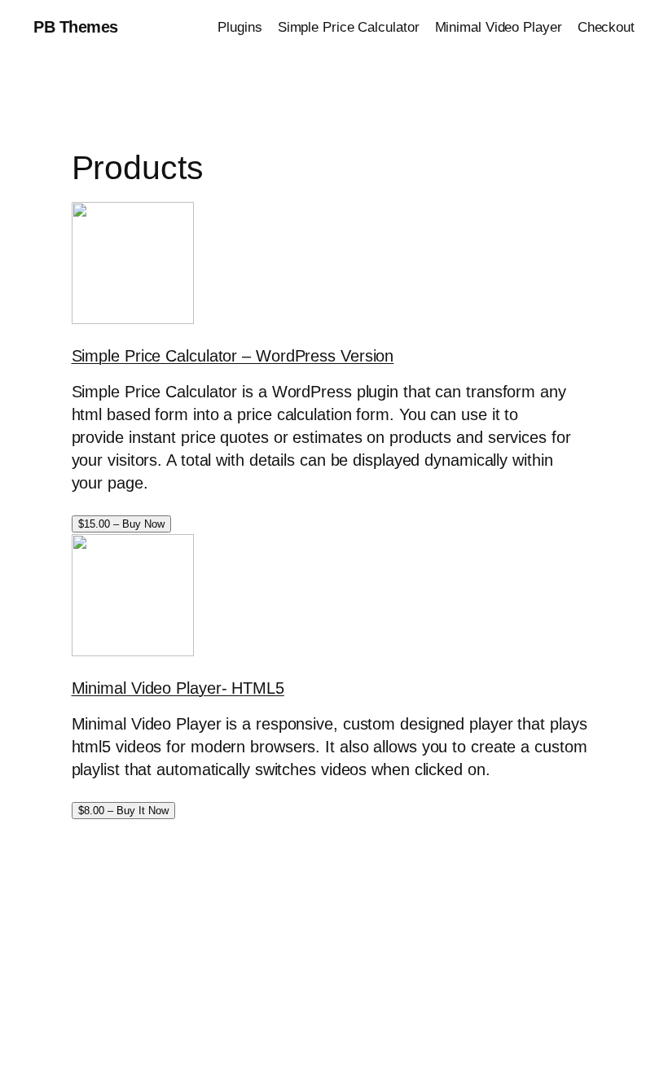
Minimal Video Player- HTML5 (178, 688)
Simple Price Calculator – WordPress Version (233, 356)
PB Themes (75, 27)
